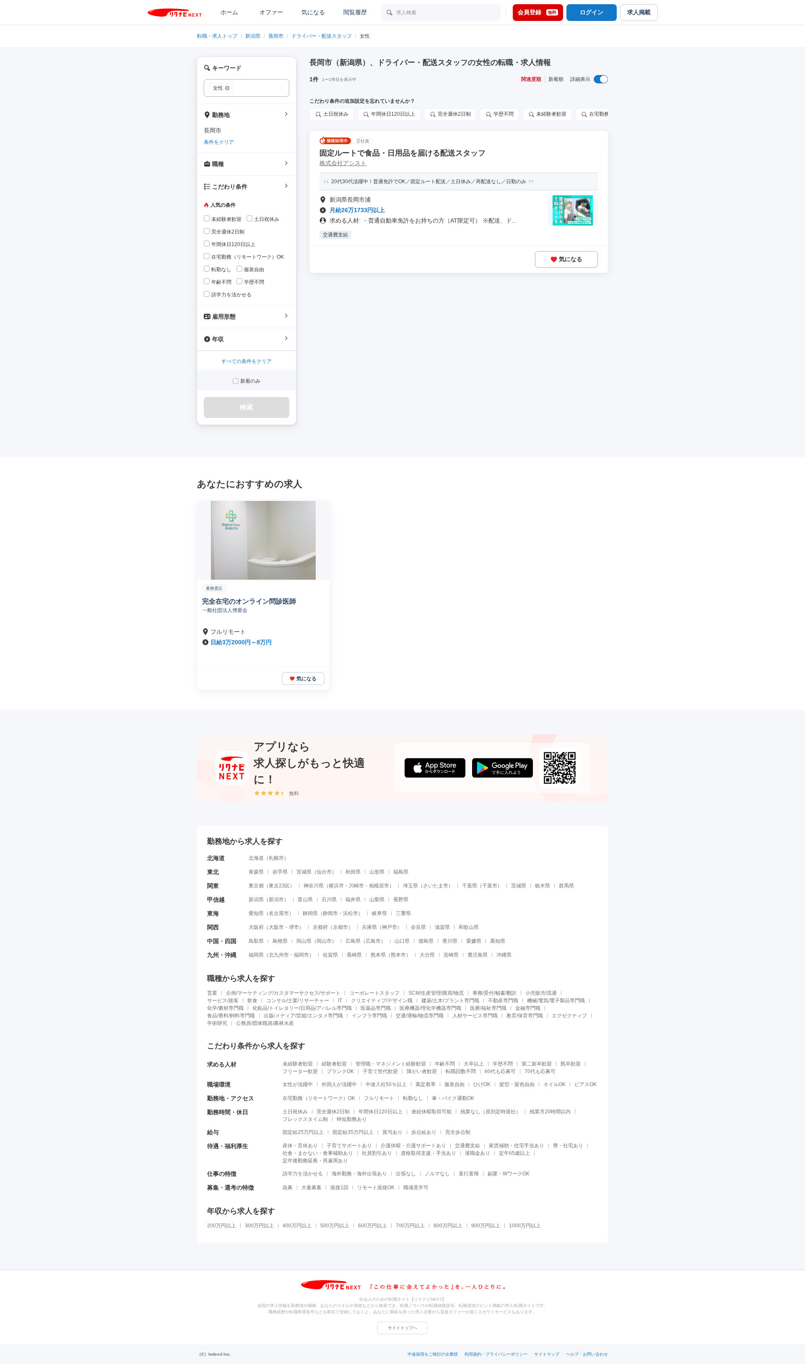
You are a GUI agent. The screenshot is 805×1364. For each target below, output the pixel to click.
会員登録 (537, 12)
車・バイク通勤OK (453, 1098)
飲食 (252, 1001)
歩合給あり (423, 1132)
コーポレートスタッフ (374, 993)
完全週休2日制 (333, 1112)
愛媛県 (473, 941)
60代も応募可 (500, 1071)
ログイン (591, 12)
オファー (271, 12)
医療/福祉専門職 (488, 1008)
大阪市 (276, 927)
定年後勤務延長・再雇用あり (315, 1161)
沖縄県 (504, 955)
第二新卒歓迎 (537, 1064)
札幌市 (276, 858)
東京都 (256, 886)
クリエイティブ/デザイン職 (382, 1001)
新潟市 (276, 899)
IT (340, 1001)
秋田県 (353, 872)
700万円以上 (410, 1226)
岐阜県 (379, 913)
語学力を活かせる (303, 1174)
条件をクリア (219, 142)
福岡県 (256, 955)
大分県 (427, 955)
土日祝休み (295, 1112)
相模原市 (379, 886)
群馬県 (566, 886)
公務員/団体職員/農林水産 (265, 1023)
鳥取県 (256, 941)
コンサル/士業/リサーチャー (297, 1001)
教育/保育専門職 (524, 1016)
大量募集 (311, 1187)
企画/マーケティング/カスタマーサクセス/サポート (283, 993)
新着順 (556, 79)
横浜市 (336, 886)
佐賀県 (330, 955)
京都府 (320, 927)
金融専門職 (527, 1008)
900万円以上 (485, 1226)
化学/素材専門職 (225, 1008)
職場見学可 (415, 1187)
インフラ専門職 (369, 1016)
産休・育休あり (300, 1146)
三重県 (403, 913)
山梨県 (376, 899)
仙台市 (324, 872)
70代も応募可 (540, 1071)
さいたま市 (435, 886)
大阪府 (256, 927)
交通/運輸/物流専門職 (420, 1016)
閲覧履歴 (355, 12)
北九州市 (279, 955)
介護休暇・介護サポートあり (413, 1146)
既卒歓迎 (571, 1064)
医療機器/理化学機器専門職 (430, 1008)
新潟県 (252, 36)
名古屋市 (279, 913)
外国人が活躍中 (339, 1084)
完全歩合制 (457, 1132)
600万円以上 (372, 1226)
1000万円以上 (525, 1226)
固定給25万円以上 (303, 1132)
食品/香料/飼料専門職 (231, 1016)
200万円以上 (221, 1226)
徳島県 (426, 941)
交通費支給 (467, 1146)
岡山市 (324, 941)
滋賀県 (442, 927)
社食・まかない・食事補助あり (318, 1153)
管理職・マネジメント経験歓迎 (391, 1064)
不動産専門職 (503, 1001)
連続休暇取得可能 (431, 1112)
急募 (288, 1187)
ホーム (229, 12)
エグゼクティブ (569, 1016)
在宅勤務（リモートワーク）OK (319, 1098)
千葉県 (469, 886)
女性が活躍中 (298, 1084)
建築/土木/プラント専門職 (450, 1001)
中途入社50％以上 (386, 1084)
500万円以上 (334, 1226)
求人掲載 (639, 12)
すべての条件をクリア (246, 361)
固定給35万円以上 (353, 1132)
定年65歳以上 (514, 1153)
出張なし (406, 1174)
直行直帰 (469, 1174)
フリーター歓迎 (300, 1071)
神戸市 (389, 927)
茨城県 (518, 886)
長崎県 (354, 955)
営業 (212, 993)
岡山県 (304, 941)
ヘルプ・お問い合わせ (587, 1354)
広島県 (353, 941)
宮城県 (304, 872)
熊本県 (378, 955)
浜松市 (350, 913)
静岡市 (330, 913)
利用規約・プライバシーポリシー (496, 1354)
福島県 (400, 872)
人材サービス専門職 (475, 1016)
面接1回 (339, 1187)
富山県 (305, 899)
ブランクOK (340, 1071)
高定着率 (425, 1084)
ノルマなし (437, 1174)
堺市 (294, 927)
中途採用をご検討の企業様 (433, 1354)
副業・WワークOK (509, 1174)
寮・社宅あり (568, 1146)
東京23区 (279, 886)
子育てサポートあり (349, 1146)
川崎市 (356, 886)
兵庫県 (369, 927)
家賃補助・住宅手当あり (516, 1146)
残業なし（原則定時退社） (490, 1112)
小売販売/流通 (541, 993)
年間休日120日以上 (380, 1112)
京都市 (340, 927)
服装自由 (454, 1084)
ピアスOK (585, 1084)
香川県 (449, 941)
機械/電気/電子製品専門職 (556, 1001)
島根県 (280, 941)
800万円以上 (448, 1226)
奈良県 (418, 927)
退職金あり (477, 1153)
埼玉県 (410, 886)
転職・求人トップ (217, 36)
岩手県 (280, 872)
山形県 (376, 872)
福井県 (353, 899)
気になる (313, 12)
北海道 (256, 858)
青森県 (256, 872)
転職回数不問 (461, 1071)
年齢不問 (445, 1064)
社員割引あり (377, 1153)
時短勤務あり (352, 1119)
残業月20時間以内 (550, 1112)
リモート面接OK (376, 1187)
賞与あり (392, 1132)
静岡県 (310, 913)
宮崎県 (451, 955)
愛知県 (256, 913)
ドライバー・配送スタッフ (321, 36)
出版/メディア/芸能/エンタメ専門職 (303, 1016)
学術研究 (217, 1023)
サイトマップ (546, 1354)
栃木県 (542, 886)
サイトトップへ (402, 1327)
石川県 (329, 899)
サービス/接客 (223, 1001)
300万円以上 (259, 1226)
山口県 (402, 941)
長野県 (400, 899)
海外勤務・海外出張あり (359, 1174)
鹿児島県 (477, 955)
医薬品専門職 (376, 1008)
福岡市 (301, 955)
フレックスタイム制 (305, 1119)
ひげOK (482, 1084)
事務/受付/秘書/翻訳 (495, 993)
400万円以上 (297, 1226)
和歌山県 (469, 927)
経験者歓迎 (334, 1064)
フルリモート (379, 1098)
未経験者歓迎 (298, 1064)
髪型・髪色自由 (517, 1084)
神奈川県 (314, 886)
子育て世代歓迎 (380, 1071)
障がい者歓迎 (422, 1071)
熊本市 (398, 955)
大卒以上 (474, 1064)
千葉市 (489, 886)
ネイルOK (554, 1084)
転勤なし (413, 1098)
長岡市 (275, 36)
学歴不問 (503, 1064)
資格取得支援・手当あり (428, 1153)
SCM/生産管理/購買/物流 (436, 993)
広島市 (373, 941)
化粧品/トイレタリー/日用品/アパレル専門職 (302, 1008)
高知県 (497, 941)
